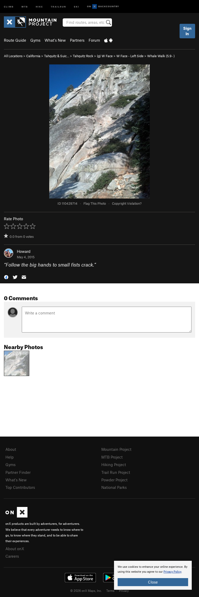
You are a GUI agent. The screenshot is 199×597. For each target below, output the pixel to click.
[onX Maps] (16, 516)
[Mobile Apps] (108, 40)
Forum (94, 40)
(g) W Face (105, 56)
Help (9, 457)
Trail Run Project (115, 472)
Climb (9, 6)
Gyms (35, 40)
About (10, 449)
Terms (110, 590)
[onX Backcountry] (103, 6)
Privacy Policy (172, 571)
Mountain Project (116, 449)
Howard (24, 251)
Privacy (124, 590)
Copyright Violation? (126, 203)
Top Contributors (20, 487)
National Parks (114, 487)
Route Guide (15, 40)
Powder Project (114, 479)
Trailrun (58, 6)
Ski (76, 6)
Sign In (187, 31)
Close (153, 582)
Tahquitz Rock (83, 56)
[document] (153, 575)
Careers (12, 556)
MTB (25, 6)
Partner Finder (18, 472)
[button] (6, 277)
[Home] (33, 22)
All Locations (13, 56)
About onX (14, 548)
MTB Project (112, 457)
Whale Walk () (161, 56)
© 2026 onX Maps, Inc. (86, 590)
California (33, 56)
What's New (55, 40)
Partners (77, 40)
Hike (39, 6)
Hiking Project (113, 464)
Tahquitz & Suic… (56, 56)
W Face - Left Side (130, 56)
